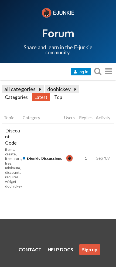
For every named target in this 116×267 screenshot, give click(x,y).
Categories (16, 97)
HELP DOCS (60, 249)
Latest (41, 97)
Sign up (89, 249)
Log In (82, 71)
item (8, 158)
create (10, 154)
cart (17, 158)
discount (12, 172)
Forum (58, 33)
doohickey (59, 89)
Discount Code (12, 137)
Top (58, 97)
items (9, 149)
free (8, 163)
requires (11, 177)
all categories (20, 89)
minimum (12, 168)
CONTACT (30, 249)
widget (10, 181)
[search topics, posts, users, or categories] (97, 71)
